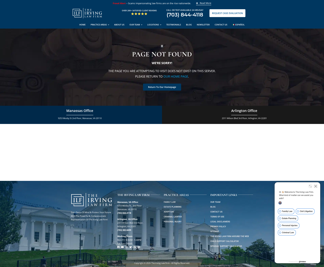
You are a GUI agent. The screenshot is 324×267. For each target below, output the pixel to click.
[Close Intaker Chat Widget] (316, 186)
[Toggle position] (310, 186)
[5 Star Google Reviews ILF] (139, 13)
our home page (175, 76)
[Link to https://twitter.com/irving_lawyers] (130, 247)
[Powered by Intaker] (302, 261)
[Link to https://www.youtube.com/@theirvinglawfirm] (122, 247)
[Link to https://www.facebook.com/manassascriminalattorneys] (118, 247)
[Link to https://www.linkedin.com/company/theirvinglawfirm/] (139, 247)
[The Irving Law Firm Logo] (87, 7)
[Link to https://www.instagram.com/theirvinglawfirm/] (127, 247)
